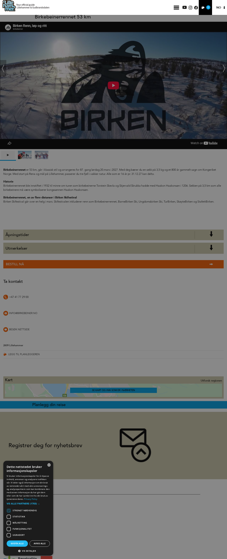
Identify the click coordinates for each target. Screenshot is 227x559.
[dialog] (28, 508)
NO (218, 7)
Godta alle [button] (17, 543)
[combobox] (49, 465)
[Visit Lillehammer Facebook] (196, 8)
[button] (28, 503)
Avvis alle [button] (40, 543)
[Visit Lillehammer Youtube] (184, 8)
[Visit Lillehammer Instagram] (190, 8)
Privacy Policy (30, 499)
